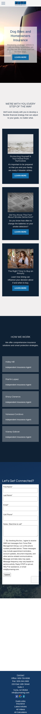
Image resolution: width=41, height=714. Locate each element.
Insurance (20, 704)
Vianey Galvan (12, 432)
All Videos (20, 709)
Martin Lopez (12, 379)
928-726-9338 (23, 678)
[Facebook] (16, 696)
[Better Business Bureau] (23, 696)
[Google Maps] (20, 696)
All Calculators (20, 712)
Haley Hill (9, 362)
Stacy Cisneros (12, 397)
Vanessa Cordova (14, 414)
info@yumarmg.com (20, 693)
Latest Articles (20, 706)
